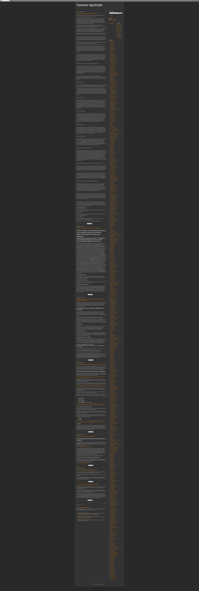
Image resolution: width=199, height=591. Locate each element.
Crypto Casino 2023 (113, 98)
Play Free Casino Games (113, 128)
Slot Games (111, 169)
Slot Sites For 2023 (112, 188)
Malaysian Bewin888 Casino (92, 376)
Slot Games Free (112, 69)
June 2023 (118, 32)
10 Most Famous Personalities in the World (87, 484)
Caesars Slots (112, 224)
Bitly (84, 462)
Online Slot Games (112, 170)
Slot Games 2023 (112, 206)
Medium (78, 446)
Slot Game (111, 43)
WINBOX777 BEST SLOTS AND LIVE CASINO (89, 228)
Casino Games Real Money (114, 61)
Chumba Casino (112, 143)
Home (111, 15)
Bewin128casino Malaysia (100, 376)
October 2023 (118, 28)
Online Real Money (113, 55)
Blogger (103, 584)
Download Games (112, 127)
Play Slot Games (112, 208)
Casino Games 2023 (113, 54)
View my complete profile (112, 20)
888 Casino (111, 60)
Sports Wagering (112, 245)
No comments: (85, 294)
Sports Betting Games (113, 242)
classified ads (100, 474)
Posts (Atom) (82, 504)
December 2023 (119, 25)
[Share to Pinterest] (91, 223)
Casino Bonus (112, 111)
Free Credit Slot (112, 168)
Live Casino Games (113, 62)
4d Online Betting (112, 150)
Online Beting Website (113, 79)
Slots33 (111, 88)
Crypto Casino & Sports (113, 114)
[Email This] (87, 223)
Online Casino (112, 41)
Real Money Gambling (113, 187)
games (93, 334)
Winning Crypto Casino (113, 113)
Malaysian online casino (98, 348)
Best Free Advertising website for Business (87, 470)
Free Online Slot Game (113, 90)
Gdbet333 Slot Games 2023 (114, 109)
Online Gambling (112, 153)
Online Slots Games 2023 (113, 190)
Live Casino (111, 51)
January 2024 (119, 24)
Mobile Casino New (113, 76)
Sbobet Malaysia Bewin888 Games (95, 404)
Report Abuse (111, 23)
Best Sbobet (112, 53)
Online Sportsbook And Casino (114, 133)
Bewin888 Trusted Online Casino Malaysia (83, 404)
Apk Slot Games (112, 71)
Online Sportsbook (112, 132)
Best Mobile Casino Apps (113, 75)
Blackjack (111, 227)
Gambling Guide (112, 145)
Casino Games (112, 151)
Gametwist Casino (112, 126)
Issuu (92, 446)
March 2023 (118, 35)
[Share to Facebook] (90, 223)
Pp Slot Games (112, 89)
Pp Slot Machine (112, 107)
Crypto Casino (112, 97)
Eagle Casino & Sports (113, 135)
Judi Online (111, 42)
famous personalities (94, 486)
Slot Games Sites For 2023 (114, 207)
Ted (89, 462)
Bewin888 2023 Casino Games (86, 386)
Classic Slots (112, 144)
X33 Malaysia (112, 112)
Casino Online (112, 58)
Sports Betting (112, 131)
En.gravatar (82, 446)
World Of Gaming (112, 125)
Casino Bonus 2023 (113, 94)
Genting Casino (112, 59)
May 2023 (118, 33)
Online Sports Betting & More (114, 134)
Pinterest (78, 462)
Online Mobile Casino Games (114, 73)
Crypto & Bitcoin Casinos (113, 116)
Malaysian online (82, 326)
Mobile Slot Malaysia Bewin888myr (82, 376)
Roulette (111, 124)
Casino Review (112, 117)
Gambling (87, 314)
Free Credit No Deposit (113, 72)
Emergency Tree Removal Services (85, 436)
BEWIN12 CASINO (79, 377)
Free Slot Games (112, 70)
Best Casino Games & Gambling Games (115, 130)
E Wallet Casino (112, 78)
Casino (99, 314)
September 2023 (119, 29)
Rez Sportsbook (112, 243)
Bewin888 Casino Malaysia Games (82, 385)
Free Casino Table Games (113, 129)
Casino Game (112, 149)
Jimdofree (85, 446)
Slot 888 (111, 77)
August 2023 (118, 30)
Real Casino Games (113, 56)
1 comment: (84, 223)
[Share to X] (89, 223)
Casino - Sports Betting (113, 241)
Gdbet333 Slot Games (113, 92)
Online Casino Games (113, 57)
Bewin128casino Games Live (87, 377)
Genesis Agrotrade (113, 19)
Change (81, 462)
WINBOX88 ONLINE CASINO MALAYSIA (87, 13)
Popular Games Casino (113, 91)
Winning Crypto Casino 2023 (114, 96)
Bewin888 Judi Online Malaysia (96, 386)
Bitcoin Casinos (112, 99)
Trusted (78, 305)
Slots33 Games (112, 106)
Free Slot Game (112, 186)
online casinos (79, 342)
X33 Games (111, 95)
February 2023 (119, 36)
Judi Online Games (113, 152)
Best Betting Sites (112, 80)
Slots (111, 226)
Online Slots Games (113, 209)
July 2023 (118, 31)
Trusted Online (112, 50)
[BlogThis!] (88, 223)
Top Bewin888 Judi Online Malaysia (93, 385)
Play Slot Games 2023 (113, 189)
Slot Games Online (112, 171)
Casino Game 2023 (113, 93)
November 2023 (119, 26)
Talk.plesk (86, 462)
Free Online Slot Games (113, 108)
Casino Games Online (113, 225)
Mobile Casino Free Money (114, 74)
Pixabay (89, 446)
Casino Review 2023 (113, 205)
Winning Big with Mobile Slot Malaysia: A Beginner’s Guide (91, 364)
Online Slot (111, 52)
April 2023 (118, 34)
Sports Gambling (112, 244)
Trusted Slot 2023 (112, 87)
